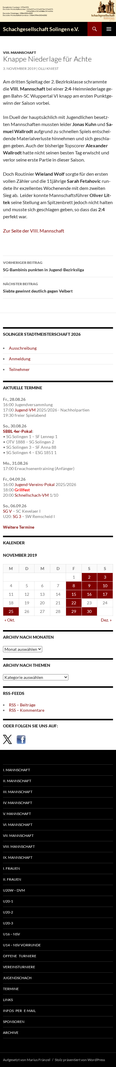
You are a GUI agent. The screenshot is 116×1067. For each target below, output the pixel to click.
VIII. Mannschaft (19, 52)
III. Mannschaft (17, 792)
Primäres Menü (109, 29)
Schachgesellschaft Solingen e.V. (41, 29)
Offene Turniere (19, 956)
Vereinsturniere (19, 967)
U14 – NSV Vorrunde (22, 945)
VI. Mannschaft (17, 824)
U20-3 (8, 923)
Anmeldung (19, 358)
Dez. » (106, 619)
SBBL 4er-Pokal (17, 431)
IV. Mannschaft (17, 802)
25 (11, 611)
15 (73, 594)
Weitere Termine (18, 527)
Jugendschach (17, 978)
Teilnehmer (19, 369)
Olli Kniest (48, 68)
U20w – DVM (14, 890)
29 (73, 611)
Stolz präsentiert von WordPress (80, 1060)
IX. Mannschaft (17, 857)
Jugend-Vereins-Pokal (35, 484)
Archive (10, 1032)
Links (8, 999)
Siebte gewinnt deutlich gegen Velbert (38, 287)
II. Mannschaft (17, 781)
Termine (11, 989)
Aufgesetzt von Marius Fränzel (26, 1060)
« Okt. (9, 619)
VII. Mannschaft (18, 835)
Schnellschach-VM (32, 495)
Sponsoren (13, 1021)
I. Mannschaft (16, 770)
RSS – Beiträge (22, 704)
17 (105, 594)
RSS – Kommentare (26, 710)
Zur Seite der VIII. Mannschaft (33, 230)
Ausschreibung (23, 348)
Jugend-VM (25, 409)
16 (89, 594)
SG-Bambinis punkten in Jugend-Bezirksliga (43, 266)
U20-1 (8, 901)
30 (89, 611)
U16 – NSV (11, 934)
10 (105, 585)
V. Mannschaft (17, 813)
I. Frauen (11, 868)
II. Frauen (12, 879)
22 (73, 602)
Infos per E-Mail (19, 1010)
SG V (7, 511)
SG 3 (17, 516)
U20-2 (8, 912)
